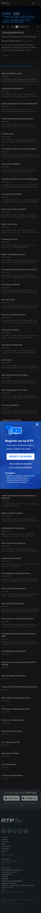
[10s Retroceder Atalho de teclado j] (8, 910)
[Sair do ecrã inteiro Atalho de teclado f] (37, 910)
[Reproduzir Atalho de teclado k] (3, 910)
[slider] (23, 910)
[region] (20, 456)
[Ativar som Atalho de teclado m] (12, 910)
